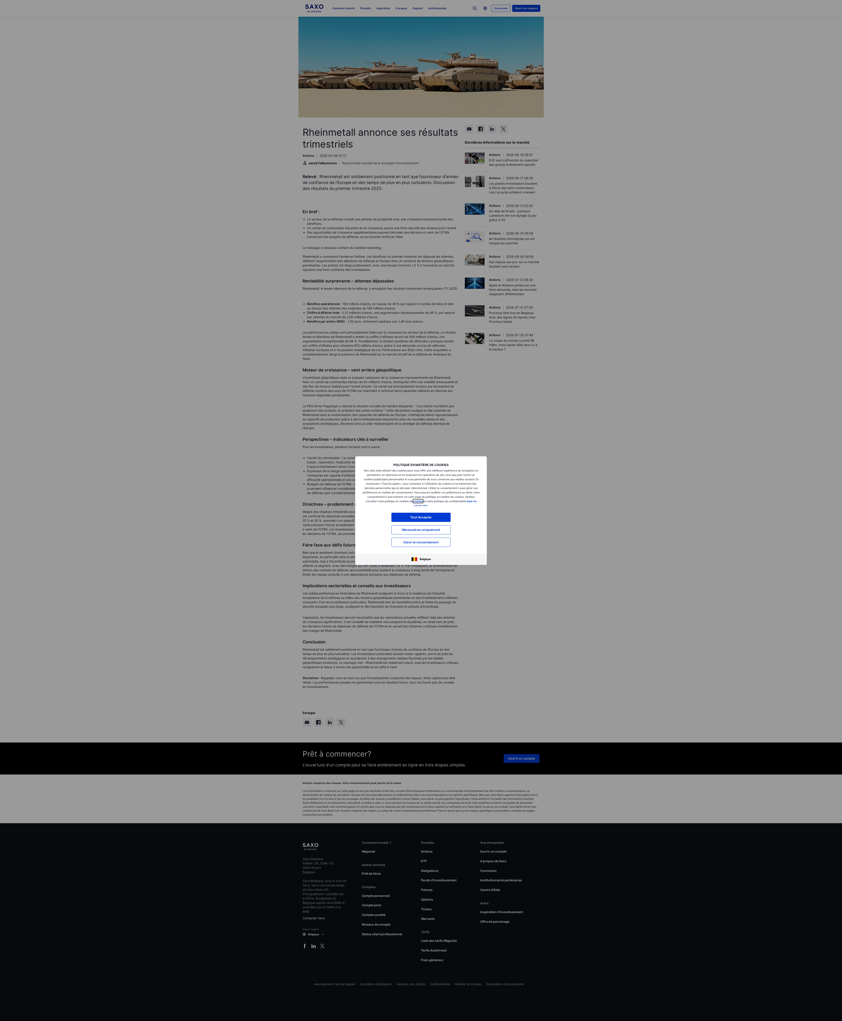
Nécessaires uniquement (421, 530)
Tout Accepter (421, 517)
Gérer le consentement (421, 542)
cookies (418, 501)
